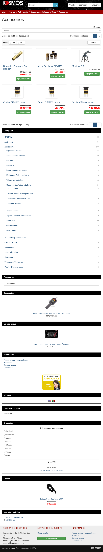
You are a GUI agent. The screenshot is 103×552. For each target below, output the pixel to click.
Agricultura (9, 142)
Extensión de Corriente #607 (51, 499)
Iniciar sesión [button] (52, 538)
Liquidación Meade (13, 150)
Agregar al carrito (23, 79)
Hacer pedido (83, 5)
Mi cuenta (95, 5)
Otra (8, 455)
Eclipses (9, 160)
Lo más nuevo (10, 324)
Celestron (10, 434)
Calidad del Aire (11, 242)
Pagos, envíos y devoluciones (16, 360)
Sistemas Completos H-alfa (19, 198)
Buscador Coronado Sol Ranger (15, 67)
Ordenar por (93, 43)
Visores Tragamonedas (14, 267)
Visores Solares (14, 203)
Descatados (9, 293)
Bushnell (9, 431)
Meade (9, 445)
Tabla (21, 43)
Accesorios (10, 220)
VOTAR (52, 461)
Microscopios (10, 257)
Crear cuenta (42, 533)
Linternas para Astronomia (17, 170)
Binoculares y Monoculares (15, 237)
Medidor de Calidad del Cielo (17, 175)
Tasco (8, 452)
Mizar (8, 448)
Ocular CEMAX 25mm (83, 102)
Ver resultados (45, 470)
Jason (8, 438)
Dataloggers (9, 247)
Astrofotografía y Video (15, 155)
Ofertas (7, 478)
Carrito (72, 5)
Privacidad (8, 362)
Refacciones (11, 230)
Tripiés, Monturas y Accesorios (18, 215)
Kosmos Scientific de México (26, 548)
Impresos (10, 165)
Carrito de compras (12, 408)
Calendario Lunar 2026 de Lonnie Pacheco (51, 344)
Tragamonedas (12, 210)
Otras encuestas (57, 470)
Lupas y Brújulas (11, 252)
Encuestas (8, 423)
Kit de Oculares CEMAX (50, 66)
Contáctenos (9, 367)
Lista (13, 43)
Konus (8, 441)
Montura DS (78, 66)
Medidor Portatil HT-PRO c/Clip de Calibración (51, 313)
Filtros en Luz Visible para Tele (20, 193)
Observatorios (12, 225)
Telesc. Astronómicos (14, 180)
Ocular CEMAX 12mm (14, 102)
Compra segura (10, 365)
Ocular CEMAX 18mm (49, 102)
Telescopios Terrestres (14, 262)
